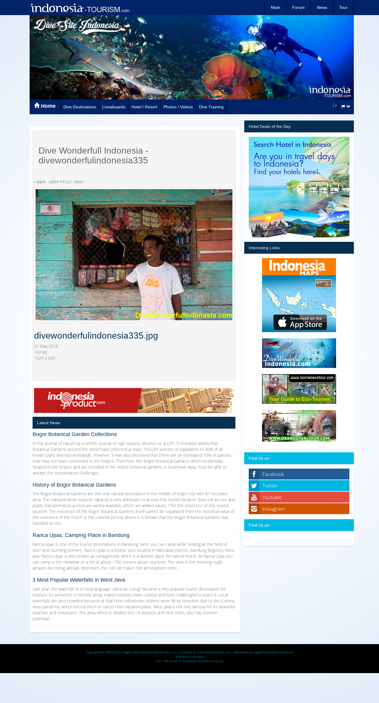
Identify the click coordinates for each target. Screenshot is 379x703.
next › (79, 181)
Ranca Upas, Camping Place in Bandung (81, 535)
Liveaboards (113, 106)
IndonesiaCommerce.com (214, 652)
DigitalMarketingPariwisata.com (273, 652)
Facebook (273, 474)
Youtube (271, 497)
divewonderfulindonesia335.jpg (96, 335)
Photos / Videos (178, 106)
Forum (298, 7)
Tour (343, 7)
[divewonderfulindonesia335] (134, 255)
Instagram (273, 508)
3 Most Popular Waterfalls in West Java (79, 580)
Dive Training (211, 106)
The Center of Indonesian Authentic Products (193, 661)
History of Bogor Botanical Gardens (74, 485)
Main (275, 7)
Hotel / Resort (144, 106)
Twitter (270, 485)
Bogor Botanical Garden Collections (75, 434)
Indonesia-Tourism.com (161, 652)
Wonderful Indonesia (189, 656)
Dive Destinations (79, 106)
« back (40, 181)
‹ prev (53, 181)
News (322, 7)
